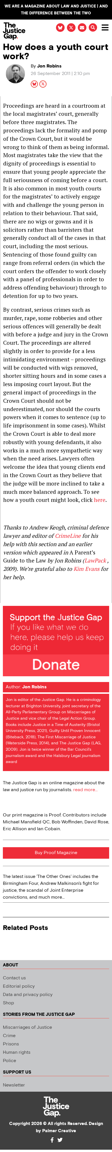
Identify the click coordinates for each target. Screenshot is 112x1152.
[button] (93, 27)
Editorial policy (19, 986)
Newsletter (14, 1085)
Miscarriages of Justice (27, 1027)
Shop (8, 1003)
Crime (9, 1036)
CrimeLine (68, 535)
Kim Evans (86, 568)
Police (9, 1061)
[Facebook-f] (52, 1140)
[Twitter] (60, 1140)
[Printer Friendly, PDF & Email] (7, 598)
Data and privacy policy (28, 995)
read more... (85, 790)
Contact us (14, 978)
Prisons (11, 1044)
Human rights (16, 1052)
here (99, 499)
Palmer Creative (59, 1131)
